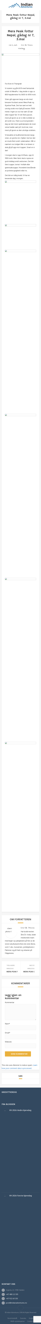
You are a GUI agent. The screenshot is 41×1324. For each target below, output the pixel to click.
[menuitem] (12, 1318)
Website (8, 1042)
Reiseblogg (21, 48)
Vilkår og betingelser (17, 1321)
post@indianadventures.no (16, 1303)
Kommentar (9, 1002)
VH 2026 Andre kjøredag (20, 1110)
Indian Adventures (13, 1312)
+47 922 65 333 (12, 1298)
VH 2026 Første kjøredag (20, 1195)
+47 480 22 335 (12, 1294)
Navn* (7, 1024)
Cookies (30, 1321)
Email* (7, 1033)
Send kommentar (19, 1054)
